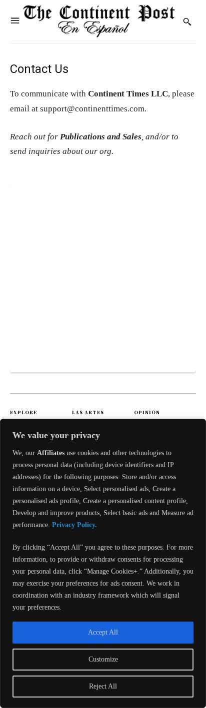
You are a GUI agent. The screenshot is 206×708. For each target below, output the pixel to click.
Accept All (103, 632)
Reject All (103, 686)
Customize (103, 659)
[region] (103, 563)
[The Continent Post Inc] (99, 21)
